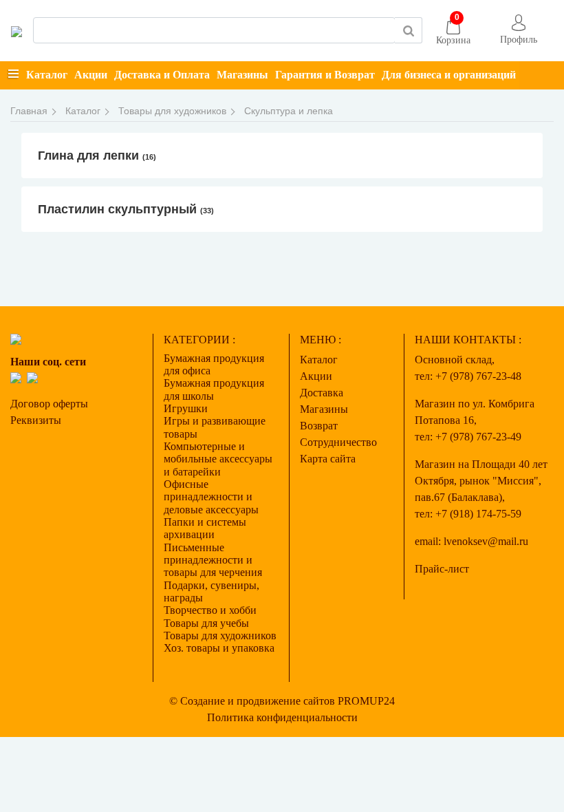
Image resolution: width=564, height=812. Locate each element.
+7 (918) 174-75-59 (478, 514)
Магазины (242, 75)
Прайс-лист (442, 569)
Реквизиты (35, 420)
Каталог (46, 75)
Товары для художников (220, 635)
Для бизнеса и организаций (449, 75)
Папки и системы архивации (205, 528)
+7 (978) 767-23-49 (478, 436)
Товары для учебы (206, 623)
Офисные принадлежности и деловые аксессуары (211, 496)
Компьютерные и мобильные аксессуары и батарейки (218, 459)
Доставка (321, 392)
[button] (518, 30)
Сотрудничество (338, 442)
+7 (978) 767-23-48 (478, 376)
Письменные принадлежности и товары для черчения (213, 560)
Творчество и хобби (210, 610)
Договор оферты (49, 403)
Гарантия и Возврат (325, 75)
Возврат (319, 425)
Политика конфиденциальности (282, 717)
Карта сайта (328, 458)
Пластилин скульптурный (126, 209)
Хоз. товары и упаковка (219, 648)
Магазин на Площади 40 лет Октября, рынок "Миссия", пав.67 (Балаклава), (481, 480)
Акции (90, 75)
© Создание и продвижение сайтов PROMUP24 (282, 701)
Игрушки (186, 408)
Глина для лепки (97, 155)
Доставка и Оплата (162, 75)
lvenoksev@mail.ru (486, 541)
